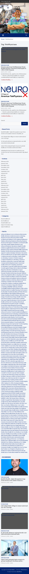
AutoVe (7, 337)
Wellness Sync (14, 405)
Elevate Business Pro (20, 388)
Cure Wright (11, 449)
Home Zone (18, 417)
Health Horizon (24, 410)
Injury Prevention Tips (7, 225)
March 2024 (4, 207)
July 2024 (3, 199)
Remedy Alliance (8, 435)
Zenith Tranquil (5, 400)
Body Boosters (10, 437)
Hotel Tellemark (20, 351)
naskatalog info (5, 359)
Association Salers (20, 352)
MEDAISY (3, 442)
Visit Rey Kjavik (19, 337)
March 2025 (4, 183)
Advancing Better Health (16, 237)
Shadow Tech (14, 317)
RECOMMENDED (6, 457)
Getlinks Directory (10, 425)
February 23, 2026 (5, 509)
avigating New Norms (22, 275)
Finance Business (11, 335)
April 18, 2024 (4, 108)
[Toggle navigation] (3, 35)
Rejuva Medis (11, 450)
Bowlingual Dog (13, 357)
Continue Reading (6, 79)
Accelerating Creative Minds (17, 256)
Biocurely (3, 439)
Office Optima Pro (5, 383)
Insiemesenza (5, 357)
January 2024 (4, 211)
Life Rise (17, 413)
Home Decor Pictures (13, 332)
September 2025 (5, 171)
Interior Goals (19, 366)
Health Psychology (21, 393)
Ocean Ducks (12, 346)
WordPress (19, 571)
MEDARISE (25, 440)
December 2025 (5, 165)
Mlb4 (23, 357)
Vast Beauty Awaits (6, 317)
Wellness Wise (21, 396)
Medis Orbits (24, 452)
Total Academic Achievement (8, 308)
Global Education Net (6, 430)
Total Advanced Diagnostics (20, 307)
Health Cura (21, 444)
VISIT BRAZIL (17, 315)
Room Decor (11, 381)
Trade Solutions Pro (19, 371)
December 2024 (5, 189)
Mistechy (13, 423)
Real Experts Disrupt (20, 450)
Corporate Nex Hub (6, 374)
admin (9, 72)
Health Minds (11, 413)
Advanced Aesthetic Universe (13, 278)
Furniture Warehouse (6, 384)
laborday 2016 (14, 364)
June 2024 (3, 201)
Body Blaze (15, 396)
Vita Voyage (12, 398)
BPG (20, 340)
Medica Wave (4, 432)
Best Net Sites (23, 347)
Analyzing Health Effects (19, 283)
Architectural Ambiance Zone (8, 239)
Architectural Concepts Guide (12, 254)
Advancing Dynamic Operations (9, 271)
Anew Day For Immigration (8, 347)
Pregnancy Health (6, 447)
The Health (4, 310)
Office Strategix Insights (17, 383)
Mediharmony (9, 433)
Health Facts (25, 315)
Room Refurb (17, 369)
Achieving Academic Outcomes (9, 281)
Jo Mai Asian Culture (17, 395)
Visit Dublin (12, 337)
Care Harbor (6, 405)
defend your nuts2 (10, 362)
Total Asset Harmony (6, 313)
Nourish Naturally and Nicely (15, 291)
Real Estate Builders (17, 319)
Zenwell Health (8, 428)
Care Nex (9, 411)
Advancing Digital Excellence (8, 275)
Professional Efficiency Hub (15, 329)
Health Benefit (7, 320)
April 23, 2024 (4, 72)
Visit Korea (19, 320)
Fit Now (18, 308)
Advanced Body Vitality (16, 249)
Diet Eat (14, 330)
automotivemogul (19, 437)
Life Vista (7, 408)
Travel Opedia (18, 322)
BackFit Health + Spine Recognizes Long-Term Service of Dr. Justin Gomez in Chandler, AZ (13, 480)
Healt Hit (12, 315)
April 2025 (3, 181)
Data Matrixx (15, 430)
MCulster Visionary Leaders (8, 376)
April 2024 (3, 205)
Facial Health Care (5, 222)
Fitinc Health (24, 308)
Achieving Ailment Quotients (18, 280)
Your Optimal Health (10, 440)
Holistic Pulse (4, 413)
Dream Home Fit (23, 430)
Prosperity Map (16, 428)
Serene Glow (8, 401)
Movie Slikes (14, 422)
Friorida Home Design (11, 297)
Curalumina (4, 445)
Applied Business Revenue (13, 248)
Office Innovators (10, 388)
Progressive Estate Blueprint (8, 305)
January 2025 (4, 187)
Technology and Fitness (18, 313)
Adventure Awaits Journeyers (12, 236)
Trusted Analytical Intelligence (19, 312)
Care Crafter (21, 405)
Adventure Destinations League (14, 270)
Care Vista (14, 411)
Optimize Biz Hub (5, 389)
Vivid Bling (21, 359)
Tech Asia (18, 335)
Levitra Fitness (19, 339)
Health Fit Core (12, 432)
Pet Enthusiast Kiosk (17, 325)
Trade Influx (11, 452)
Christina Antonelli (18, 349)
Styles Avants (7, 367)
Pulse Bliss (4, 411)
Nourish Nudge (8, 410)
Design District (10, 369)
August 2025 (4, 173)
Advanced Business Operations (9, 246)
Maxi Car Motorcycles (11, 418)
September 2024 (5, 195)
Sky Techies (4, 449)
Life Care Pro (23, 413)
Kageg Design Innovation (18, 374)
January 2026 (4, 163)
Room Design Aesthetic (13, 391)
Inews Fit (12, 420)
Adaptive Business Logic (16, 244)
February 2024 (5, 209)
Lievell (17, 423)
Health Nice (18, 452)
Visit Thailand (12, 293)
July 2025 (3, 175)
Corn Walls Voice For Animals (18, 344)
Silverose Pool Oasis (6, 395)
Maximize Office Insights (18, 384)
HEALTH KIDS (12, 393)
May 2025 (3, 179)
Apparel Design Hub (10, 268)
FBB (23, 340)
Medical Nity (8, 444)
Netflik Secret (12, 340)
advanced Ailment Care (7, 234)
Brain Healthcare (5, 65)
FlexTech (12, 366)
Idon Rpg (19, 357)
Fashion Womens (15, 367)
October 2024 (4, 193)
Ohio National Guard (21, 346)
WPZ (17, 340)
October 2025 (4, 169)
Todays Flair (17, 420)
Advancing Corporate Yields (14, 261)
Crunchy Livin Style (10, 352)
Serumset (8, 422)
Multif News (7, 423)
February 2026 (5, 161)
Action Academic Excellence (8, 276)
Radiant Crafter (5, 398)
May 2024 (3, 203)
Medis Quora (4, 452)
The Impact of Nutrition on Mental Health (17, 242)
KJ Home (23, 417)
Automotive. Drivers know (19, 356)
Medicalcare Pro (18, 442)
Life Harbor (16, 403)
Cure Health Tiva (15, 447)
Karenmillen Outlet (6, 364)
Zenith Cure (4, 403)
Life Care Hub (21, 401)
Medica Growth (17, 433)
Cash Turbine (23, 428)
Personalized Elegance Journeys (9, 327)
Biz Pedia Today (5, 420)
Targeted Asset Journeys (13, 310)
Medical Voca (20, 445)
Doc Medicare (10, 442)
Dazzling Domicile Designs (12, 295)
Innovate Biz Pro (15, 378)
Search (3, 120)
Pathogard (9, 439)
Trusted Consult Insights (21, 381)
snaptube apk (19, 342)
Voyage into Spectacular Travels (14, 324)
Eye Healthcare (5, 221)
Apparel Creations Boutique (8, 253)
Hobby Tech (9, 330)
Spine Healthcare (5, 226)
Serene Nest (4, 406)
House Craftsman (14, 389)
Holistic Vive (18, 408)
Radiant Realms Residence (14, 288)
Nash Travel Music (22, 418)
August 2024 (4, 197)
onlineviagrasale (14, 359)
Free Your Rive (12, 354)
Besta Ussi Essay (19, 362)
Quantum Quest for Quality (8, 290)
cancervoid (19, 440)
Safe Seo (3, 425)
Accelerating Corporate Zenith (9, 266)
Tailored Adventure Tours (13, 300)
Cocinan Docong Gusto (7, 349)
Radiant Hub (11, 406)
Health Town (20, 297)
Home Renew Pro (5, 415)
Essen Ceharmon (20, 398)
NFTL (8, 361)
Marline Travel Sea (10, 417)
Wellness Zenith (18, 406)
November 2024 (5, 191)
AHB (25, 362)
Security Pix (19, 376)
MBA (14, 342)
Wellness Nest (20, 411)
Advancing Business (10, 241)
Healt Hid (13, 320)
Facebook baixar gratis (7, 342)
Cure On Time (23, 447)
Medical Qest (14, 444)
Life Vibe (22, 403)
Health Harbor (16, 410)
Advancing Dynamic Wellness (18, 273)
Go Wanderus (17, 449)
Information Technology (16, 415)
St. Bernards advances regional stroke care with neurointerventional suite (14, 533)
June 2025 (3, 177)
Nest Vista (12, 408)
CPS (6, 361)
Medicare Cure (20, 432)
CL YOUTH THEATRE (10, 339)
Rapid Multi (18, 425)
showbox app (14, 361)
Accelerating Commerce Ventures (10, 258)
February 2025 (5, 185)
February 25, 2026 (5, 482)
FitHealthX (15, 435)
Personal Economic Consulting (16, 303)
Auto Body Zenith (5, 244)
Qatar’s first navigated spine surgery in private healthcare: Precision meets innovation (12, 561)
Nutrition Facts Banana (12, 334)
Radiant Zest (18, 400)
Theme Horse (24, 569)
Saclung (17, 347)
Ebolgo (3, 361)
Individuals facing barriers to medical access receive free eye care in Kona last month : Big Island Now (14, 152)
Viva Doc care (15, 439)
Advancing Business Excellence (18, 251)
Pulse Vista (12, 400)
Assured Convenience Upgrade (9, 285)
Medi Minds (14, 401)
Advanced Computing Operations (13, 264)
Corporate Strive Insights (17, 373)
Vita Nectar (10, 403)
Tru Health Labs (18, 427)
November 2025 (5, 167)
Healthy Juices (10, 371)
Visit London (24, 288)
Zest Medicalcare (12, 445)
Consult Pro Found (6, 373)
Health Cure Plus (9, 427)
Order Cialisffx (5, 346)
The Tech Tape (23, 423)
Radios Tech (7, 366)
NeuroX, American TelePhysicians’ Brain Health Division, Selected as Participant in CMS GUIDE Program (13, 68)
